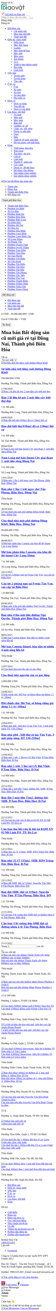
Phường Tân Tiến (16, 275)
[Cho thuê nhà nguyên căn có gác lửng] (21, 669)
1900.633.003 (8, 1242)
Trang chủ (12, 186)
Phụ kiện (18, 67)
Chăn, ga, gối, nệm (23, 128)
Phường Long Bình (17, 233)
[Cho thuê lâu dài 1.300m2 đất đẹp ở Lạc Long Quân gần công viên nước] (28, 1142)
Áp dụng (6, 325)
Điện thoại (19, 42)
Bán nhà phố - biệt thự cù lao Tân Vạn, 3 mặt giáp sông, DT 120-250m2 (27, 736)
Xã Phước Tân (14, 242)
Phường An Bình (15, 208)
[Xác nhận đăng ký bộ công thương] (19, 1277)
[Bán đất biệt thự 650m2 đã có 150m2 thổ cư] (24, 420)
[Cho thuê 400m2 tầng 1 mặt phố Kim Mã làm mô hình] (28, 1166)
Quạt (16, 134)
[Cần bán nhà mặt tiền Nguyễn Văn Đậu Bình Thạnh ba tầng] (28, 1099)
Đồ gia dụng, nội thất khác (27, 142)
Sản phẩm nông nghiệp (25, 176)
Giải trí (17, 156)
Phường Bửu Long (16, 219)
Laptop (17, 48)
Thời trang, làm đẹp (23, 148)
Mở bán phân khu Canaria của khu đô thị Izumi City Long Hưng (26, 553)
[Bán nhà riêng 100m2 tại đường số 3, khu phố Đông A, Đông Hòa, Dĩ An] (28, 1075)
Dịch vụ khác (20, 103)
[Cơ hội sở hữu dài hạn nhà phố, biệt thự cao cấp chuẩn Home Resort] (28, 1027)
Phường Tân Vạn (16, 278)
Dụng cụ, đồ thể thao (24, 167)
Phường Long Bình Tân (19, 236)
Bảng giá (11, 1215)
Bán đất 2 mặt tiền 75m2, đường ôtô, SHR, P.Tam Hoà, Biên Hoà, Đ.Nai (25, 799)
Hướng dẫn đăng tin (17, 1231)
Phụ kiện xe (19, 98)
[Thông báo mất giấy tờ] (13, 1121)
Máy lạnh (18, 120)
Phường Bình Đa (15, 214)
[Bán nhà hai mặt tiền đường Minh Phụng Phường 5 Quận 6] (28, 984)
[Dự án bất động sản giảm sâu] (16, 181)
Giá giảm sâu (20, 31)
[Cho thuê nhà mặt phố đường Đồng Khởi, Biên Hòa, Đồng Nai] (28, 514)
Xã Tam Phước (14, 256)
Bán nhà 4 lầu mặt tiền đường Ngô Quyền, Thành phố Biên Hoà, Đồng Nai (26, 616)
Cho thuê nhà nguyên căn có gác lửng (25, 675)
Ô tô (16, 87)
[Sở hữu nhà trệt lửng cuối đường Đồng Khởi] (24, 363)
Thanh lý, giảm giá (23, 162)
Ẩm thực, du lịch (22, 153)
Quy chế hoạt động (16, 1220)
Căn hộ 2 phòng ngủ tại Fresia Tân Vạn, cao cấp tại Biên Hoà (27, 585)
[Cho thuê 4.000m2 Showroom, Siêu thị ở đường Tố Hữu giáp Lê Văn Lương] (28, 1051)
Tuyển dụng (20, 78)
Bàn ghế (18, 123)
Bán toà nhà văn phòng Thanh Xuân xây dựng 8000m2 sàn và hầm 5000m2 (24, 962)
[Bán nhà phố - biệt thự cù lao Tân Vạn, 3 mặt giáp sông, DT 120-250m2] (28, 728)
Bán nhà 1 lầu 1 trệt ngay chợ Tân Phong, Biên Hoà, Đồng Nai (23, 490)
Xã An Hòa (13, 211)
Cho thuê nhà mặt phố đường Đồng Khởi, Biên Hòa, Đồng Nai (24, 522)
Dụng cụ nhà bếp (22, 131)
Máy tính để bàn (22, 50)
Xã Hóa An (13, 228)
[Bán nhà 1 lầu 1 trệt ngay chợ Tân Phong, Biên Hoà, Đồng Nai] (28, 483)
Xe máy (17, 89)
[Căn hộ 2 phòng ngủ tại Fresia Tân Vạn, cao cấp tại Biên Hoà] (28, 577)
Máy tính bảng (21, 45)
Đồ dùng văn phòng (23, 170)
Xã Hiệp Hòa (14, 222)
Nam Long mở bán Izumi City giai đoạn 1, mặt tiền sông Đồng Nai (27, 459)
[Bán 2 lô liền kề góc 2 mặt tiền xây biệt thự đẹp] (25, 391)
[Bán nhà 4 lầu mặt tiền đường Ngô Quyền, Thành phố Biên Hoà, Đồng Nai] (28, 609)
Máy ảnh (18, 53)
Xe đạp (17, 92)
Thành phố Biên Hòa (17, 192)
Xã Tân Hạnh (14, 261)
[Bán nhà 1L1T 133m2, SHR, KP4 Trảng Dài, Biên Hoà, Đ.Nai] (28, 854)
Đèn (16, 137)
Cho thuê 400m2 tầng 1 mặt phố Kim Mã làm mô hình (28, 1169)
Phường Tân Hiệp (16, 264)
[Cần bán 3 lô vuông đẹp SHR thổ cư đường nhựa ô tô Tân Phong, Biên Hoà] (28, 917)
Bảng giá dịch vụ (15, 1218)
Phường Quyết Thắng (18, 247)
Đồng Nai (12, 189)
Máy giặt (18, 117)
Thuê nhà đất (20, 36)
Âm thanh (18, 59)
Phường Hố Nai (15, 225)
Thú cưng (18, 151)
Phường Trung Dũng (17, 289)
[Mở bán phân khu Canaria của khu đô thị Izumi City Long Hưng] (28, 546)
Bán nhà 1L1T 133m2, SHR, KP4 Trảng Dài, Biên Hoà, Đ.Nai (27, 862)
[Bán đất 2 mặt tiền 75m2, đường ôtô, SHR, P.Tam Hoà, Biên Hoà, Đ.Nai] (28, 791)
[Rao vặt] (13, 10)
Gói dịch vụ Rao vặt (15, 14)
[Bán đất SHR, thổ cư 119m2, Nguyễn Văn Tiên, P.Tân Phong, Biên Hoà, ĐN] (28, 886)
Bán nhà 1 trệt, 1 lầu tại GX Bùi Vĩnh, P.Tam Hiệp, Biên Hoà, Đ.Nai (25, 767)
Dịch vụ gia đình (22, 109)
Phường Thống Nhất (17, 283)
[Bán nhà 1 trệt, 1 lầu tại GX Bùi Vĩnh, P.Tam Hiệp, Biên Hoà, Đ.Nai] (28, 760)
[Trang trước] (2, 950)
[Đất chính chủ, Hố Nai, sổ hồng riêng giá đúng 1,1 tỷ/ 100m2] (28, 697)
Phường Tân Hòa (16, 267)
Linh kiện (18, 70)
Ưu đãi (10, 1226)
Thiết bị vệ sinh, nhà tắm (26, 139)
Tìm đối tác (19, 106)
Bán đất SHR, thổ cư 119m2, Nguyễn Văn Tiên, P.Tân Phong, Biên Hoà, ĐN (26, 893)
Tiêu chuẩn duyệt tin (17, 1223)
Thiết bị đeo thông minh (25, 64)
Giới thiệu (12, 1212)
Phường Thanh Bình (17, 281)
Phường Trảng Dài (16, 286)
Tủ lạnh (17, 114)
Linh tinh (18, 159)
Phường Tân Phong (17, 272)
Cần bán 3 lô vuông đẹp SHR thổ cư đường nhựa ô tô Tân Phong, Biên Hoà (26, 925)
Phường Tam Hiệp (16, 250)
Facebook (12, 1250)
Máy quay (19, 56)
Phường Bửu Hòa (16, 217)
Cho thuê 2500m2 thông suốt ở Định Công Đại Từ (26, 1008)
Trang (4, 946)
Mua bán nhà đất (22, 34)
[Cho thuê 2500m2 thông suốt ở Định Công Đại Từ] (27, 1006)
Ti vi (16, 61)
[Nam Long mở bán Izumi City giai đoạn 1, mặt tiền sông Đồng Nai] (28, 451)
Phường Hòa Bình (16, 231)
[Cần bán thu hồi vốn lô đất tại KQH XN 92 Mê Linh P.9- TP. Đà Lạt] (28, 823)
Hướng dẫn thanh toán (18, 1234)
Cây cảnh (18, 164)
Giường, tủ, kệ (21, 125)
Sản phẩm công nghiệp (25, 173)
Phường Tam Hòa (16, 253)
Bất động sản (8, 295)
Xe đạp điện (20, 95)
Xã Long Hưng (15, 239)
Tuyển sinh (19, 75)
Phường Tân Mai (15, 269)
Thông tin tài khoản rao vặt (20, 1229)
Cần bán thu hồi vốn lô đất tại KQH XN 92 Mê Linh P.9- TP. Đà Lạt (27, 830)
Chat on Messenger (29, 1308)
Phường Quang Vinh (17, 244)
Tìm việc (18, 81)
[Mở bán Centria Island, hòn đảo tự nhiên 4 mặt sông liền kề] (28, 640)
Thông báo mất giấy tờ (12, 1123)
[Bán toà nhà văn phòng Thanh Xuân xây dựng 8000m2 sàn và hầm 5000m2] (28, 957)
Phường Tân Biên (16, 258)
